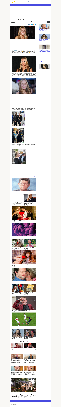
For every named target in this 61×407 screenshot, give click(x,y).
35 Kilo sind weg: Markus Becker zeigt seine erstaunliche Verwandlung (30, 349)
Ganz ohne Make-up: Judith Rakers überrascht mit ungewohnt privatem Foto (29, 360)
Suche (48, 22)
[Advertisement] (30, 12)
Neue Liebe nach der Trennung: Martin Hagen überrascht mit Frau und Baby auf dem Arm (17, 372)
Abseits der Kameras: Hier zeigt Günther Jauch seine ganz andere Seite (16, 360)
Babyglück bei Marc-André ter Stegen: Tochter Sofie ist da (17, 349)
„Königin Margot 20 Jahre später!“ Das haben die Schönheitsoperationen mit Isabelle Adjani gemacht (44, 61)
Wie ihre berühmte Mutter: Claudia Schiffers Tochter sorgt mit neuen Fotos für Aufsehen (29, 372)
